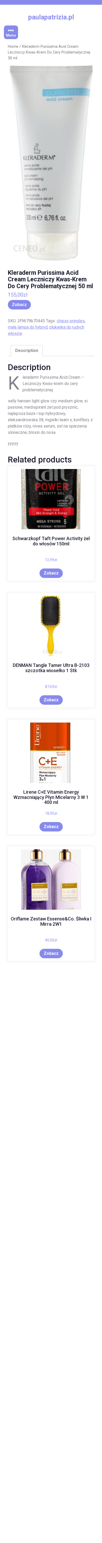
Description (26, 350)
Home (13, 46)
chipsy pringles (71, 320)
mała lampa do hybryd (28, 327)
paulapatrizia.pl (51, 17)
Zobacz (19, 304)
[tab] (27, 350)
